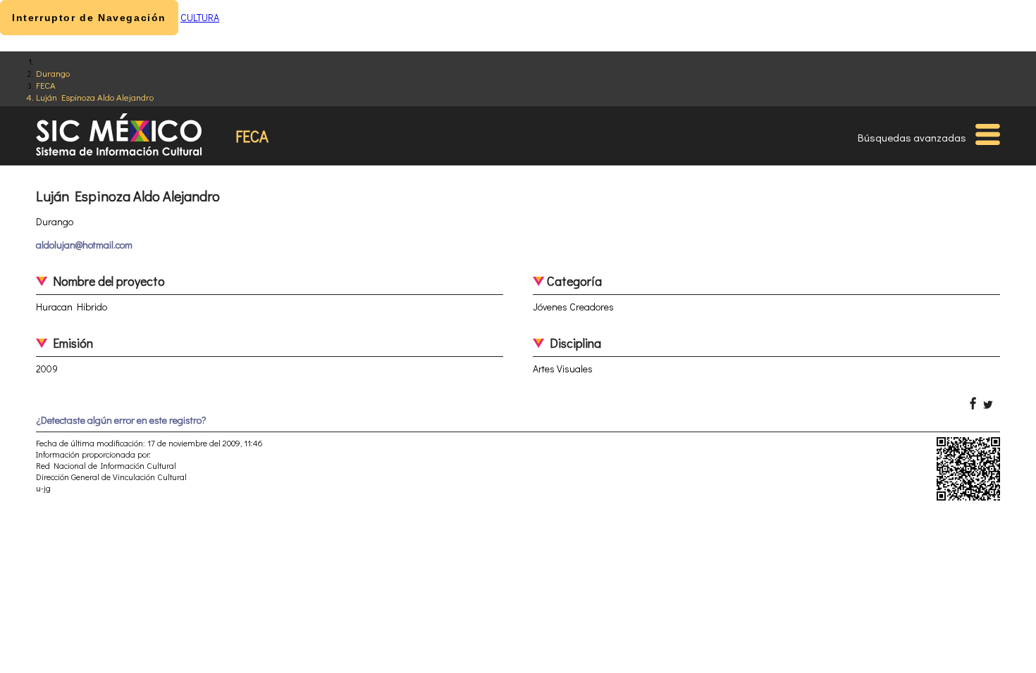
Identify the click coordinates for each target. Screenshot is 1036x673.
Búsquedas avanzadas (912, 137)
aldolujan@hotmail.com (84, 244)
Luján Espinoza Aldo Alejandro (95, 97)
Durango (53, 73)
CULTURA (199, 17)
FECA (46, 85)
